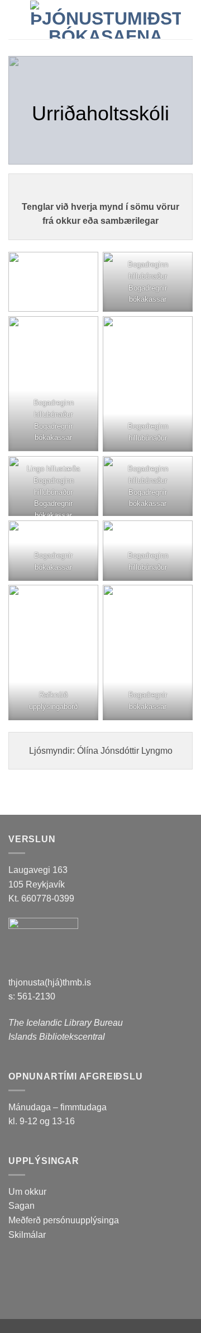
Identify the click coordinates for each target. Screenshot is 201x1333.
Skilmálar (27, 1235)
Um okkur (27, 1191)
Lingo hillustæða (53, 468)
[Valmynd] (15, 19)
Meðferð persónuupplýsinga (63, 1220)
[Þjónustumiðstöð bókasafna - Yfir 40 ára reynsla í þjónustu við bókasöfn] (105, 19)
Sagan (21, 1205)
